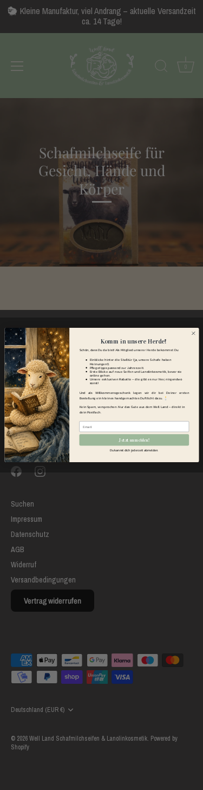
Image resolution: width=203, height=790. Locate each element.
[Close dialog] (193, 333)
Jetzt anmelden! (134, 440)
